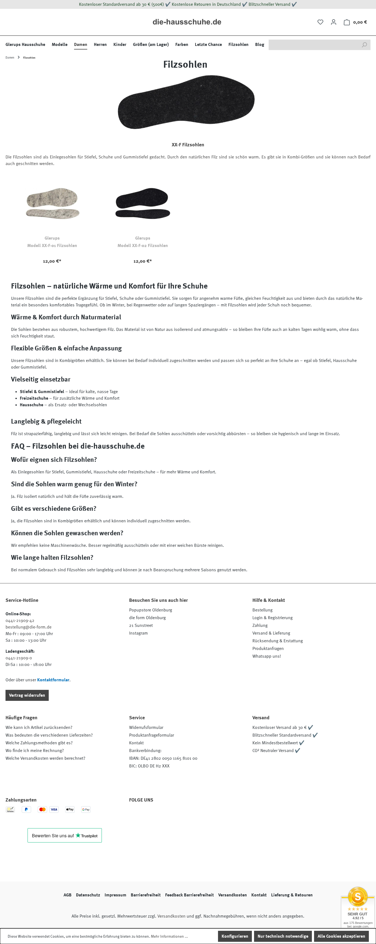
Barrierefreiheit (146, 895)
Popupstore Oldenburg (150, 610)
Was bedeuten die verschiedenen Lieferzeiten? (49, 735)
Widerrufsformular (146, 727)
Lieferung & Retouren (292, 895)
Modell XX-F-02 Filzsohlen (143, 245)
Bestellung (262, 610)
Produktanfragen (268, 648)
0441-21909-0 (19, 657)
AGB (68, 895)
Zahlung (260, 625)
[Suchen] (364, 45)
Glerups (52, 238)
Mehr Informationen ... (169, 936)
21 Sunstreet (141, 625)
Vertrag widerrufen (27, 695)
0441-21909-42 (20, 620)
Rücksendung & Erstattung (277, 640)
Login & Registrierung (272, 617)
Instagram (138, 633)
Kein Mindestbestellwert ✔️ (278, 742)
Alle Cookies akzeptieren (341, 936)
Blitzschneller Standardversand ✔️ (285, 735)
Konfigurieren (235, 936)
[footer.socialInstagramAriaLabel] (151, 815)
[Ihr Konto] (333, 22)
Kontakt (136, 742)
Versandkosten (232, 895)
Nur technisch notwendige (283, 936)
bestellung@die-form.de (28, 627)
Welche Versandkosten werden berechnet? (45, 758)
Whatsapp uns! (266, 656)
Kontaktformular (53, 679)
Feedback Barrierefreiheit (189, 895)
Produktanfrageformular (151, 735)
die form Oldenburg (147, 617)
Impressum (115, 895)
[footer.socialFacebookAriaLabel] (136, 815)
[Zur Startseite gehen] (188, 22)
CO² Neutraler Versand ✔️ (276, 750)
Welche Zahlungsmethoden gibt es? (39, 742)
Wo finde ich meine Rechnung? (35, 750)
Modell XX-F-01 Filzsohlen (52, 245)
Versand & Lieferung (271, 633)
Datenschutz (88, 895)
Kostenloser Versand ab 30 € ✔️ (282, 727)
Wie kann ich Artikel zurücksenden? (39, 727)
